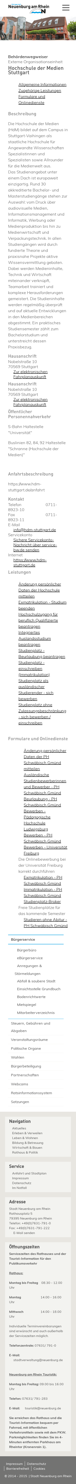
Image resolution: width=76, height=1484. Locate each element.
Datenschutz (21, 1183)
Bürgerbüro (26, 950)
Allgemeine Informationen (42, 84)
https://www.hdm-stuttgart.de (30, 562)
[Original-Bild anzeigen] (38, 39)
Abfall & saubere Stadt (36, 981)
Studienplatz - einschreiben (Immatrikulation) (34, 668)
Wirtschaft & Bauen (27, 1147)
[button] (66, 8)
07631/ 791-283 (35, 1399)
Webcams (19, 1084)
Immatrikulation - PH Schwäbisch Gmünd (43, 892)
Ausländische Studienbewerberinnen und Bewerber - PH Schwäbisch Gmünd (45, 783)
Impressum (20, 1178)
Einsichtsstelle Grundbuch (39, 989)
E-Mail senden (24, 1233)
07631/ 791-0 (45, 1345)
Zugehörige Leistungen (39, 90)
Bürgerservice (23, 939)
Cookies (39, 1469)
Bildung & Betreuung (27, 1143)
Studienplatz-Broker (42, 901)
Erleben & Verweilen (27, 1133)
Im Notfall (19, 1188)
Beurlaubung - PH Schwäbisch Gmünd (42, 801)
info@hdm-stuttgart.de (34, 529)
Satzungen (20, 1101)
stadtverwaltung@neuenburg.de (38, 1360)
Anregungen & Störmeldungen (28, 969)
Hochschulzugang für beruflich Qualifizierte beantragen (38, 620)
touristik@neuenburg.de (43, 1408)
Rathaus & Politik (25, 1152)
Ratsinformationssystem (31, 1093)
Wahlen (17, 1057)
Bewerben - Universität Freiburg (45, 850)
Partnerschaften (25, 1075)
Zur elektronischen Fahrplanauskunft (30, 374)
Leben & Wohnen (25, 1138)
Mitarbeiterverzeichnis (36, 1012)
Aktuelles (19, 1128)
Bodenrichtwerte (31, 996)
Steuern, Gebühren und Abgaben (30, 1027)
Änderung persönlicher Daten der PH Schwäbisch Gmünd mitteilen (45, 759)
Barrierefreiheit (17, 1469)
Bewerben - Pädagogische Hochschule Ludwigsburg (37, 820)
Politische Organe (26, 1048)
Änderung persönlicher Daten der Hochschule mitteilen (39, 590)
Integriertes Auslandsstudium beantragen (34, 638)
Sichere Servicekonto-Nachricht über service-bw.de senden (35, 544)
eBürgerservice (30, 958)
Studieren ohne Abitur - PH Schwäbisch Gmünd (46, 922)
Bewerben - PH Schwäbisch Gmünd (42, 838)
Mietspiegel (26, 1004)
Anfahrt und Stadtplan (29, 1173)
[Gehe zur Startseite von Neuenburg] (26, 7)
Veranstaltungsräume (29, 1039)
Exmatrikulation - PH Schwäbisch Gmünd (43, 880)
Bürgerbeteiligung (26, 1066)
